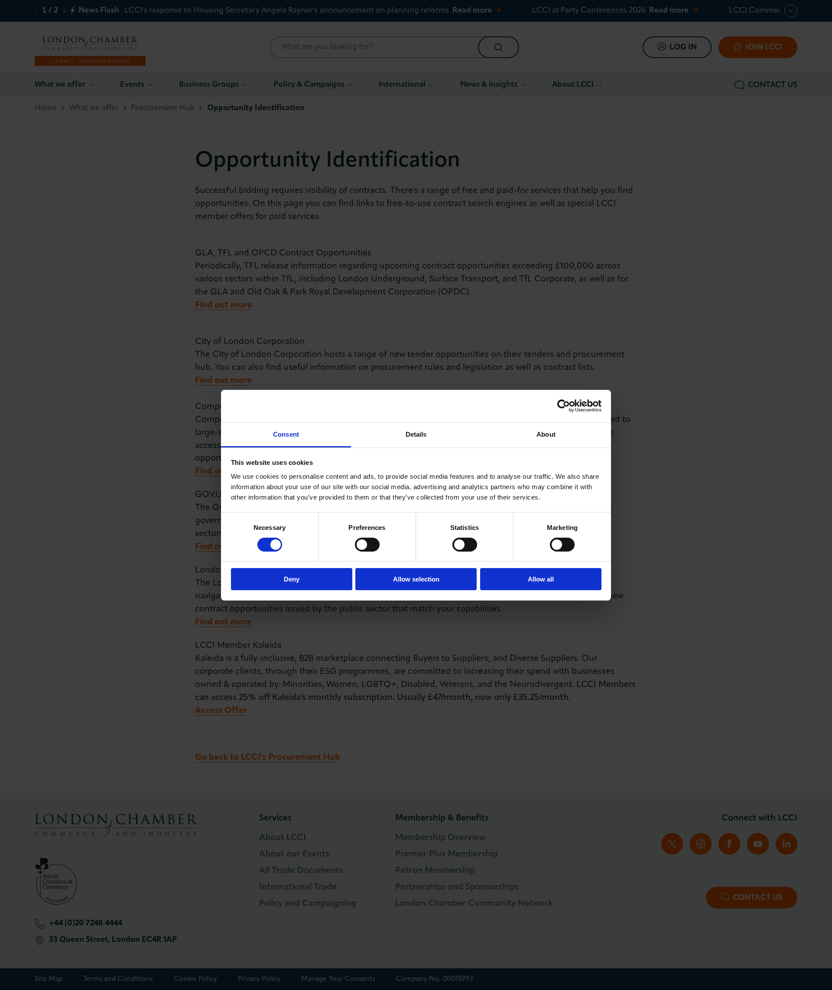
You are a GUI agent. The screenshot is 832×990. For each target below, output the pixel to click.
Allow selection (416, 579)
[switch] (367, 545)
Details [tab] (416, 434)
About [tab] (546, 434)
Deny (291, 579)
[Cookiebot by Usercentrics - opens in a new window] (563, 405)
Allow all (541, 579)
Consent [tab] (286, 434)
